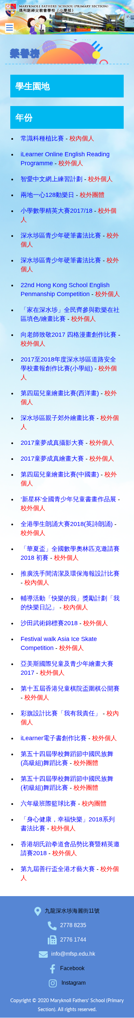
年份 (24, 117)
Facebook (72, 968)
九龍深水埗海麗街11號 (72, 911)
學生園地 (32, 86)
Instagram (73, 983)
